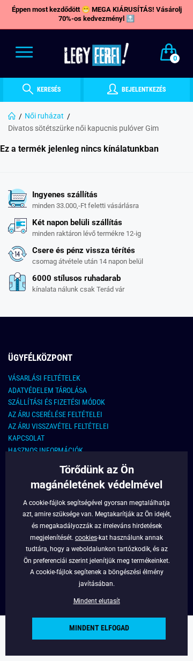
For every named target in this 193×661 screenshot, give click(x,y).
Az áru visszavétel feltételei (58, 426)
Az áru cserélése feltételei (55, 414)
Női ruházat (44, 116)
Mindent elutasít (96, 601)
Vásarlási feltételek (44, 378)
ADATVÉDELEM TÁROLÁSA (47, 390)
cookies (86, 537)
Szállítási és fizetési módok (56, 402)
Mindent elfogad (99, 628)
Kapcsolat (26, 438)
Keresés (48, 89)
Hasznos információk (45, 450)
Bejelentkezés (143, 89)
